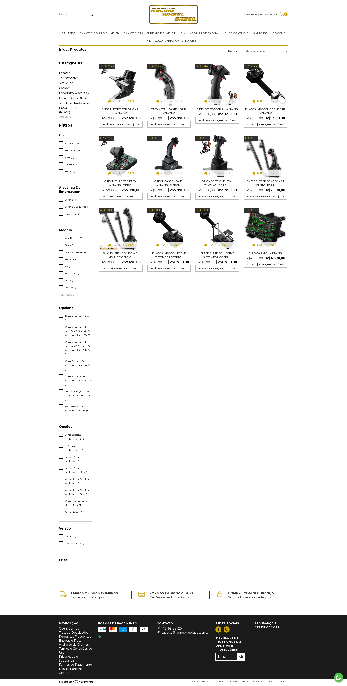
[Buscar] (91, 14)
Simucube (260, 33)
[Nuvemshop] (76, 683)
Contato (64, 673)
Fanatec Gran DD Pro (74, 98)
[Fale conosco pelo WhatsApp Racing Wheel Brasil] (338, 677)
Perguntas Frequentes (75, 636)
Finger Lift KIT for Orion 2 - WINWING (121, 111)
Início (63, 49)
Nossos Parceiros (71, 669)
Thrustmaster (68, 78)
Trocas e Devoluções (73, 632)
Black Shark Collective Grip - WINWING (265, 111)
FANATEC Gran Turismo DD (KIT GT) (150, 33)
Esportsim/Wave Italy (74, 93)
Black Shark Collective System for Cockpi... (217, 255)
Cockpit (278, 33)
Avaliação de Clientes (74, 644)
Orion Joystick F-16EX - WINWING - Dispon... (217, 183)
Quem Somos (69, 628)
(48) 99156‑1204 (173, 628)
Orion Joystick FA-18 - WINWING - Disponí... (169, 183)
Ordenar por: (235, 50)
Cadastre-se (250, 14)
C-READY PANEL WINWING (265, 253)
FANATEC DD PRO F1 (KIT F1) (99, 33)
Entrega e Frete (70, 640)
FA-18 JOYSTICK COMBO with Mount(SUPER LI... (265, 183)
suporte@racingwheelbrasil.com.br (186, 632)
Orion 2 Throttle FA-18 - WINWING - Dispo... (120, 183)
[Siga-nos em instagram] (227, 629)
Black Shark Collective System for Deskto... (169, 255)
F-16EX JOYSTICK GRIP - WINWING (217, 109)
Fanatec (68, 33)
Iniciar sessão (268, 14)
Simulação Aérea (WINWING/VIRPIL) (173, 41)
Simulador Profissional (200, 33)
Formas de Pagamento (75, 664)
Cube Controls (236, 33)
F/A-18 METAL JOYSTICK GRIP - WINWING (169, 111)
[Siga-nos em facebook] (218, 629)
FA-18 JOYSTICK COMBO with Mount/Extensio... (120, 255)
